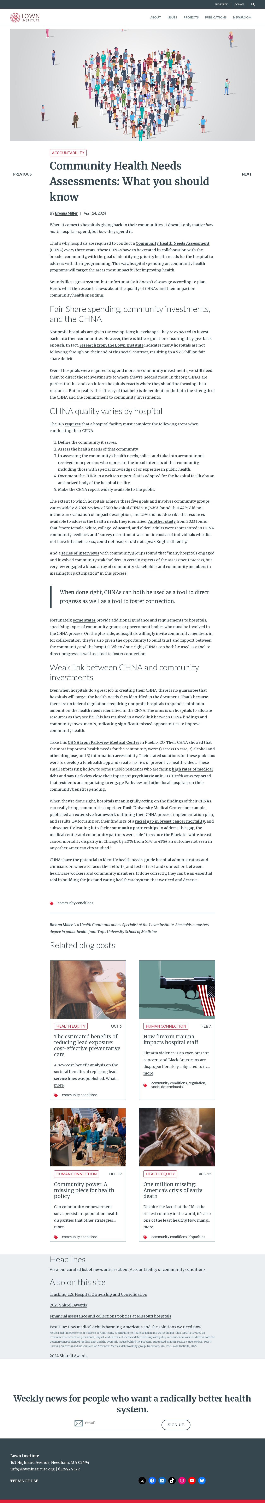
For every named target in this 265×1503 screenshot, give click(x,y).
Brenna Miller (66, 213)
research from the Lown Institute (111, 345)
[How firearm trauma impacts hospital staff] (177, 990)
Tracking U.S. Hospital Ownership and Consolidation (98, 1294)
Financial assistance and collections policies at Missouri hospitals (110, 1316)
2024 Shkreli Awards (68, 1355)
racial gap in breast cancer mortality (170, 821)
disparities (196, 1236)
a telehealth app (95, 762)
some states (84, 620)
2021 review (89, 507)
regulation (196, 1083)
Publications (215, 17)
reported (202, 776)
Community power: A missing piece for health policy (84, 1190)
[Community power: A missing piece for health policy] (88, 1137)
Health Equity (70, 1026)
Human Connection (166, 1026)
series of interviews (80, 553)
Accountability (68, 152)
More (59, 1085)
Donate (240, 4)
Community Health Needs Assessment (173, 243)
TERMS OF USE (24, 1481)
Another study (162, 521)
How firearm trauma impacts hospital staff (170, 1039)
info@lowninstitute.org (32, 1469)
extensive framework (95, 814)
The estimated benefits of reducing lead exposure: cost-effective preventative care (87, 1045)
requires (73, 424)
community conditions (75, 902)
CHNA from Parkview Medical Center (103, 742)
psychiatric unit (147, 776)
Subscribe (221, 4)
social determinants (167, 1086)
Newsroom (242, 17)
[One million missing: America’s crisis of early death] (177, 1137)
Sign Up (176, 1425)
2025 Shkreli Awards (68, 1305)
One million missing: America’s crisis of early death (172, 1190)
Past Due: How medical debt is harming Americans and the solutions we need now (125, 1327)
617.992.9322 (69, 1469)
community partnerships (134, 827)
